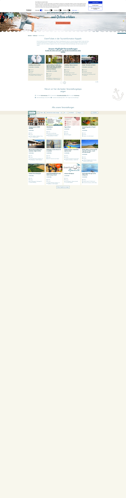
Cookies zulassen (95, 2)
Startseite (30, 35)
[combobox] (38, 113)
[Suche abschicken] (38, 113)
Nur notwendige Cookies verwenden (95, 8)
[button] (94, 113)
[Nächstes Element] (64, 82)
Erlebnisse (35, 35)
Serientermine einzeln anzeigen (53, 112)
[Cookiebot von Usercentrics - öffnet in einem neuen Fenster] (29, 10)
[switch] (51, 10)
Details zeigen (74, 10)
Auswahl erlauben (95, 5)
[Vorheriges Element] (61, 82)
